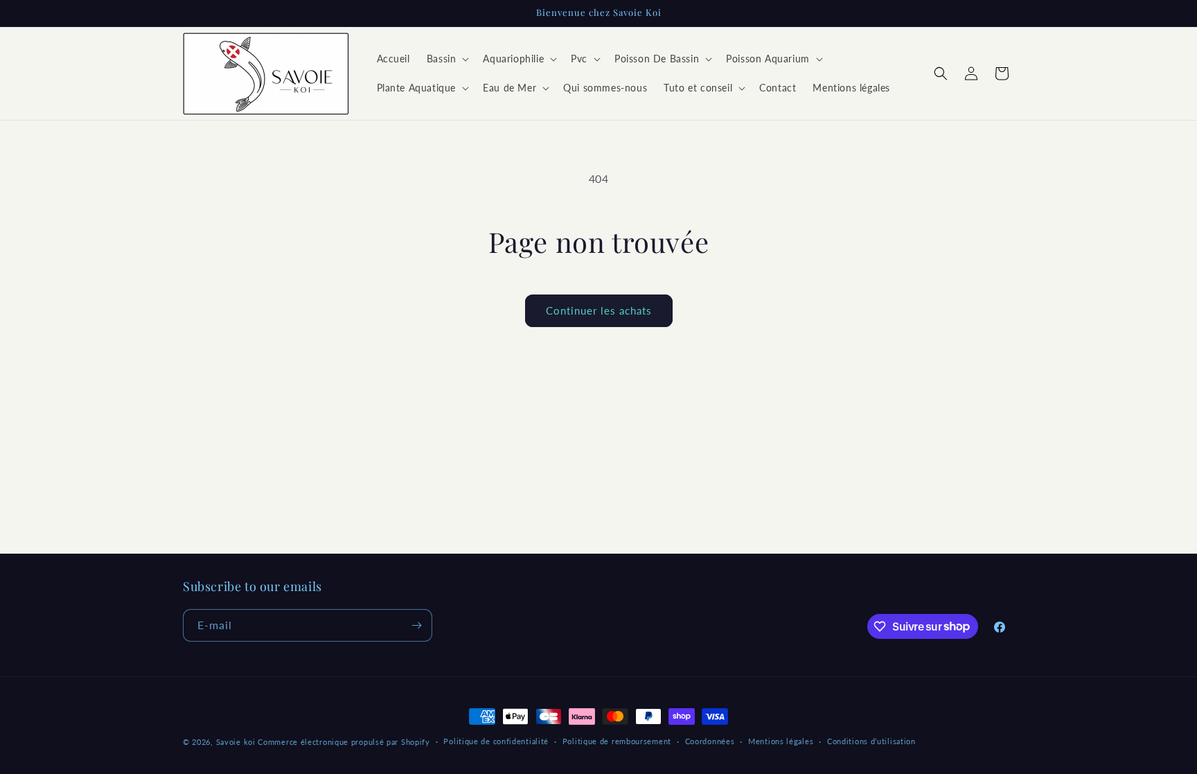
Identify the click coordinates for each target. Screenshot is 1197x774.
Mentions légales (780, 741)
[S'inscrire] (416, 625)
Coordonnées (710, 741)
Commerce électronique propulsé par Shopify (343, 741)
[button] (446, 58)
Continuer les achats (599, 310)
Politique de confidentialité (496, 741)
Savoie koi (236, 741)
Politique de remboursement (616, 741)
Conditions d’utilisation (871, 741)
